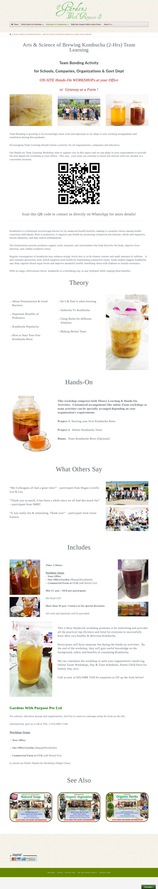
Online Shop (70, 872)
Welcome (51, 872)
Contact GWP (105, 872)
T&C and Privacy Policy (87, 872)
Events (60, 872)
